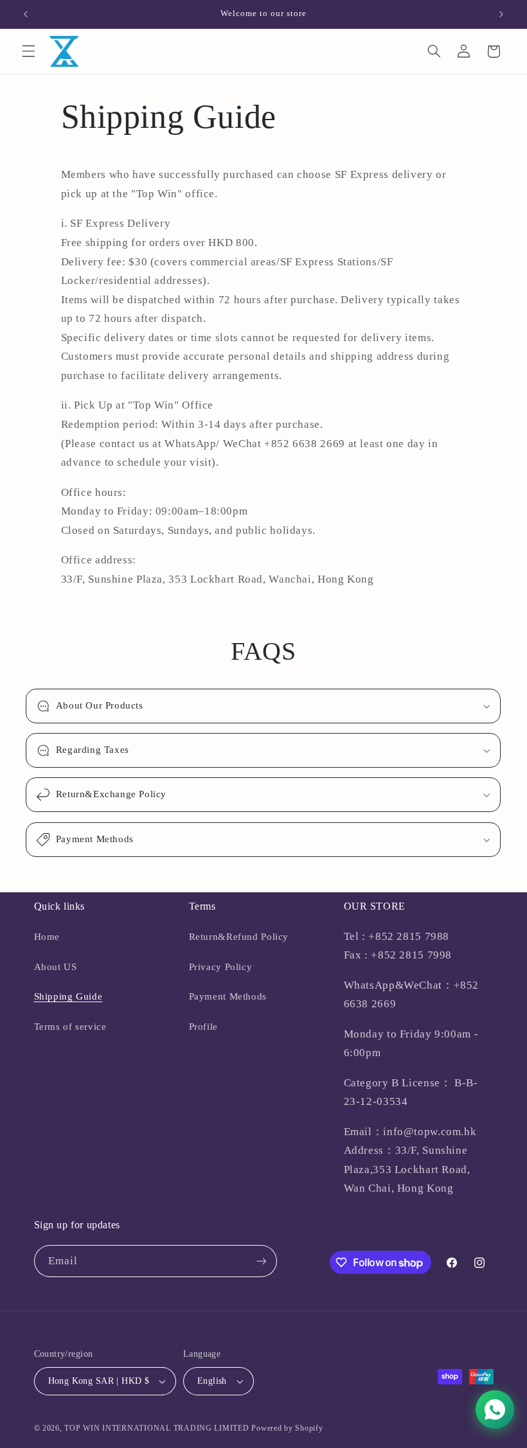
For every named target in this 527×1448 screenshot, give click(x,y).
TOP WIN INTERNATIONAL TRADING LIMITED (156, 1428)
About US (55, 967)
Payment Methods (228, 996)
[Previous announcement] (26, 14)
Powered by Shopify (287, 1428)
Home (47, 936)
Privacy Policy (221, 967)
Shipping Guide (68, 996)
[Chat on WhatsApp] (495, 1409)
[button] (28, 51)
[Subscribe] (261, 1260)
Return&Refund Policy (239, 936)
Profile (203, 1026)
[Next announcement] (501, 14)
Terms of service (70, 1026)
